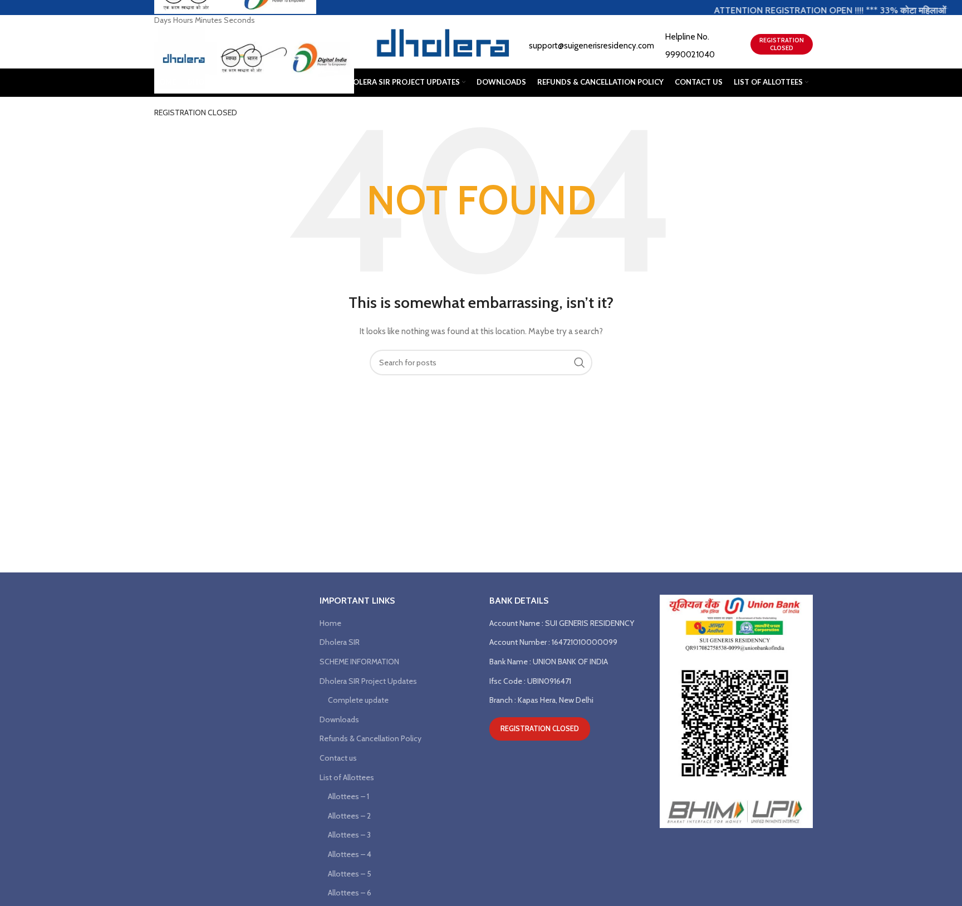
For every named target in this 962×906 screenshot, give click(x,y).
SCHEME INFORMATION (359, 662)
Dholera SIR (340, 642)
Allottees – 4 (349, 854)
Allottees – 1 (348, 796)
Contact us (338, 758)
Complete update (358, 700)
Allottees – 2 (349, 816)
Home (330, 623)
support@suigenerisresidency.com (591, 46)
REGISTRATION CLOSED (195, 112)
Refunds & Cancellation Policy (370, 738)
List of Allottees (347, 777)
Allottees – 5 (349, 874)
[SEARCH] (579, 362)
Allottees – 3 (349, 835)
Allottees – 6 (349, 893)
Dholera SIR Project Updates (368, 681)
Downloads (339, 719)
